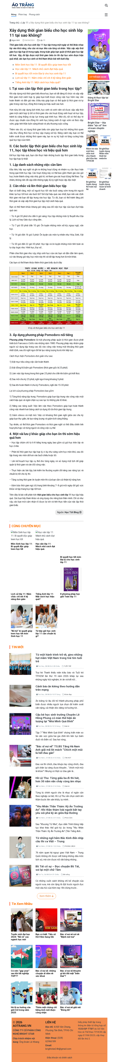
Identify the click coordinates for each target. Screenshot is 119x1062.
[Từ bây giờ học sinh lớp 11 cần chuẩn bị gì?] (46, 616)
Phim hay (22, 14)
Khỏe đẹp (68, 694)
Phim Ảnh (68, 818)
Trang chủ (14, 22)
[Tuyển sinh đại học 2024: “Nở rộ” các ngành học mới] (22, 919)
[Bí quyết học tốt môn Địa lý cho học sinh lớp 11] (71, 542)
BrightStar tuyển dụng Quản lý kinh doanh (105, 185)
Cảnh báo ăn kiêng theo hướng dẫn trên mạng (58, 688)
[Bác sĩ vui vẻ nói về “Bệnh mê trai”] (71, 919)
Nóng (13, 14)
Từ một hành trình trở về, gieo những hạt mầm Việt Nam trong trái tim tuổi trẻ (59, 658)
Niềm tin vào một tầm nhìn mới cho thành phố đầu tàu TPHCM (92, 155)
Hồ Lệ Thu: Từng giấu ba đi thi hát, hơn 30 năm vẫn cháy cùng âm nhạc (58, 779)
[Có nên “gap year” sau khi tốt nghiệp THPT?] (22, 956)
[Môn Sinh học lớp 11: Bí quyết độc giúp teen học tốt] (22, 535)
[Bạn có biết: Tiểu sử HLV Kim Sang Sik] (46, 919)
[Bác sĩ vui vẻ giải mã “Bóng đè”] (71, 992)
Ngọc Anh (15, 40)
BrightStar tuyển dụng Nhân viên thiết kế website (104, 154)
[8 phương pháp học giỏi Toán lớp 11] (71, 579)
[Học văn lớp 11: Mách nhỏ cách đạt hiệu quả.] (46, 535)
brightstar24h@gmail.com (58, 1049)
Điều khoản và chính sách (59, 1057)
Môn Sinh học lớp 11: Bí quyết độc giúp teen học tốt (43, 64)
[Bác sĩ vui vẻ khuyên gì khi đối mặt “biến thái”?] (71, 956)
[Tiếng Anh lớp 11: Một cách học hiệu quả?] (46, 579)
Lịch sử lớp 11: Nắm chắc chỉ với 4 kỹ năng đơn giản (43, 77)
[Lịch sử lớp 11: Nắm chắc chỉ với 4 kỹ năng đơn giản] (22, 579)
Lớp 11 (24, 22)
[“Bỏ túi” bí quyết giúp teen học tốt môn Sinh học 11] (22, 616)
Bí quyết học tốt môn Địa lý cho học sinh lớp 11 (40, 73)
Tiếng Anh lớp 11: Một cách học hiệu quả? (37, 82)
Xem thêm (45, 896)
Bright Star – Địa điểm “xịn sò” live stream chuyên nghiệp (97, 126)
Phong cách (34, 14)
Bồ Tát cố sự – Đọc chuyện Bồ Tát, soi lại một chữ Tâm (58, 868)
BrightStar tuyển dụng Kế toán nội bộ (91, 185)
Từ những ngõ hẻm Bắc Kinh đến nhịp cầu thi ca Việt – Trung (59, 839)
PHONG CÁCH (70, 846)
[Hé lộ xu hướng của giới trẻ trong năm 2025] (22, 992)
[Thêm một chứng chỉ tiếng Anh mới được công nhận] (46, 992)
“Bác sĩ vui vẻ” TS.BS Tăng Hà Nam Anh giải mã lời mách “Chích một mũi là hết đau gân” (59, 750)
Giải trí (66, 726)
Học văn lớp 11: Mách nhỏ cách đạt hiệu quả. (39, 69)
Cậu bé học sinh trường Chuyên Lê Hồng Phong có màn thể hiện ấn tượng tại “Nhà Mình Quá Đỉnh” (58, 718)
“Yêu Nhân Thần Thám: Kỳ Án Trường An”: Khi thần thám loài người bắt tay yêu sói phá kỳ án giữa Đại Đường (59, 810)
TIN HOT (68, 758)
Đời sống (66, 874)
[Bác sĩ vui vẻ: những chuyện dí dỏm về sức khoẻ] (46, 956)
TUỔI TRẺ (67, 666)
